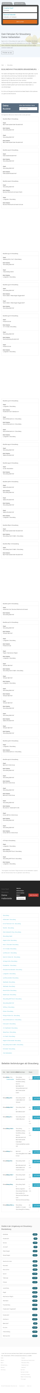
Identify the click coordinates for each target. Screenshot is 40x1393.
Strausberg (6, 915)
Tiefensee (20, 1278)
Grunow (20, 1327)
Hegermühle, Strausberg (10, 940)
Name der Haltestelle (9, 14)
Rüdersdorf (20, 1315)
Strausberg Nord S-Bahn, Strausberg (13, 1044)
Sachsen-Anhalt (24, 1372)
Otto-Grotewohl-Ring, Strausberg (12, 932)
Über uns (29, 1386)
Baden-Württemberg (26, 1376)
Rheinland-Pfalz (25, 1362)
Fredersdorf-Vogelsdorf (20, 1309)
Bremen (3, 1367)
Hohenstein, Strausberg (9, 919)
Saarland (23, 1367)
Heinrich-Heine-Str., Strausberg (11, 957)
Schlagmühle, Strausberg (10, 961)
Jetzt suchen (20, 21)
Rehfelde (20, 1234)
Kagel (20, 1292)
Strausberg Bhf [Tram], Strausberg (12, 999)
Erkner (8, 1151)
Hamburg (3, 1369)
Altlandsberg (20, 1331)
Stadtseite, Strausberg (9, 982)
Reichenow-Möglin (20, 1296)
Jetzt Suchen (33, 895)
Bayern (2, 1360)
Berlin (2, 1362)
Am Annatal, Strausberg (9, 948)
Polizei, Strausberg (8, 1011)
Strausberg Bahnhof (8, 1003)
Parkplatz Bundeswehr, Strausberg (12, 969)
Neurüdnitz (20, 1269)
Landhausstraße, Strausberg (10, 978)
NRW (2, 1358)
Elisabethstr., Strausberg (9, 965)
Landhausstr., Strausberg (10, 953)
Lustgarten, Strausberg (9, 973)
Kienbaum (20, 1319)
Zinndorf (20, 1247)
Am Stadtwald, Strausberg (10, 1028)
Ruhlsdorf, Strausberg (9, 1049)
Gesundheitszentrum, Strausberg (12, 1019)
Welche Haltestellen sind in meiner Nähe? (20, 892)
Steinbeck (20, 1300)
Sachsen (23, 1369)
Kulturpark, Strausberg (9, 1023)
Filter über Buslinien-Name (27, 105)
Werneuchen (20, 1336)
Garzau (20, 1242)
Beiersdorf (20, 1323)
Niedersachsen (25, 1365)
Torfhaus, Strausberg (8, 1007)
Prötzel (20, 1282)
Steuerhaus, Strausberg (9, 1032)
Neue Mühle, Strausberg (9, 990)
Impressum (22, 1386)
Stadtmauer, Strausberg (9, 994)
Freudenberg (20, 1305)
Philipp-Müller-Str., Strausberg (11, 1015)
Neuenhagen (20, 1255)
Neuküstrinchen (20, 1261)
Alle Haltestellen (7, 1053)
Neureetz (20, 1265)
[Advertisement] (20, 230)
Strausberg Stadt (7, 936)
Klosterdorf (20, 1238)
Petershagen (20, 1251)
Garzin (20, 1273)
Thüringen (23, 1379)
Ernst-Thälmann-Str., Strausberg (12, 923)
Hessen (23, 1358)
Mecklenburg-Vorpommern (28, 1360)
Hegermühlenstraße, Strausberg (12, 1040)
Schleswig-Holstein (25, 1374)
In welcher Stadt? (8, 8)
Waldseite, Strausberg (9, 986)
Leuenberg (20, 1288)
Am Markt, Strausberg (9, 1036)
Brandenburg (4, 1365)
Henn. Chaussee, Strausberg (10, 944)
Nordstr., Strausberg (8, 928)
